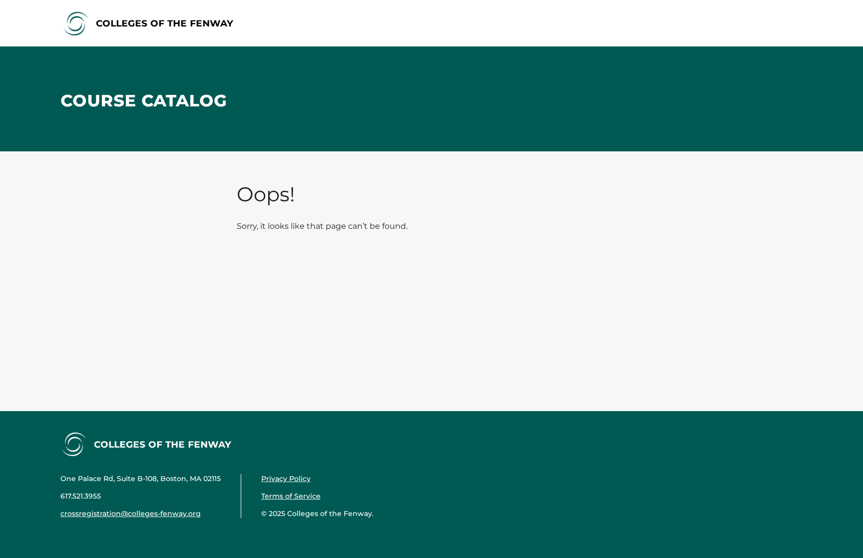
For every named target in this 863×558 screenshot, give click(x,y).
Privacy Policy (286, 478)
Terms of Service (291, 496)
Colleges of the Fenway (164, 22)
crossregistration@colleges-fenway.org (130, 513)
